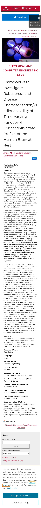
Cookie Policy (12, 488)
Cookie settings (20, 502)
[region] (20, 486)
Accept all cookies (20, 495)
